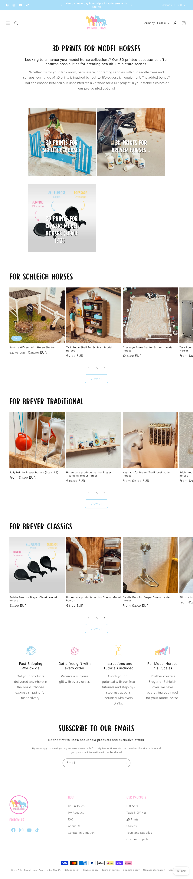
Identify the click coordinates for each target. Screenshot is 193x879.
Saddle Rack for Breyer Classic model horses (146, 599)
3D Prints (132, 819)
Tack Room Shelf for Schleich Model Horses (89, 349)
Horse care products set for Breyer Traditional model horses (88, 474)
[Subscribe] (126, 763)
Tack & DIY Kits (136, 812)
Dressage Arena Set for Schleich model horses (148, 349)
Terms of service (110, 870)
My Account (76, 812)
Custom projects (137, 839)
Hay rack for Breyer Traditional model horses (146, 474)
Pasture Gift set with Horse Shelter (32, 347)
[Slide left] (88, 368)
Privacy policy (90, 870)
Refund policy (72, 870)
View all (96, 379)
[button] (8, 23)
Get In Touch (76, 806)
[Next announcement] (131, 5)
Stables (131, 826)
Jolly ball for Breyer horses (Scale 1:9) (33, 472)
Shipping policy (131, 870)
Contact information (154, 870)
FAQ (70, 819)
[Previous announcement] (61, 5)
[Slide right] (105, 368)
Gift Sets (132, 806)
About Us (74, 826)
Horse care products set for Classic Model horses (93, 599)
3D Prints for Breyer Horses (129, 146)
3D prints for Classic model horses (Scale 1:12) (61, 230)
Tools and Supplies (139, 832)
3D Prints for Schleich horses (62, 146)
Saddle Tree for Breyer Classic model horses (33, 599)
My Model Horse (29, 870)
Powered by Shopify (50, 870)
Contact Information (81, 832)
